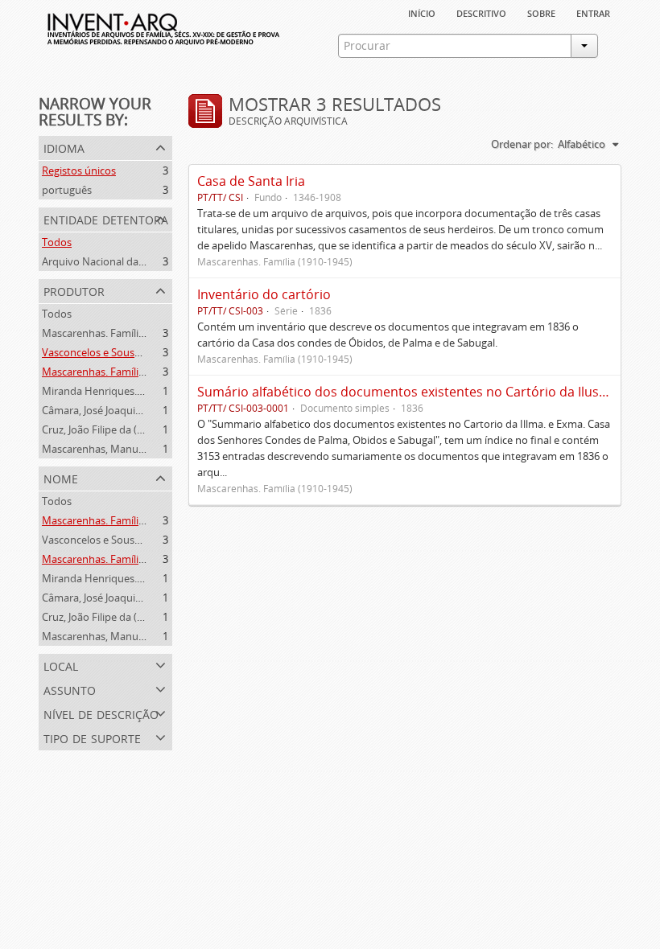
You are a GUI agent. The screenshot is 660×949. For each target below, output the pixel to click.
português (67, 190)
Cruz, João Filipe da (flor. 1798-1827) (126, 429)
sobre (541, 12)
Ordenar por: (522, 144)
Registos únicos (79, 170)
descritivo (481, 12)
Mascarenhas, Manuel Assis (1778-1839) (135, 449)
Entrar (593, 12)
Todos (57, 242)
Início (421, 12)
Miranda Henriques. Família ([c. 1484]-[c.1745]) (151, 391)
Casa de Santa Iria (251, 181)
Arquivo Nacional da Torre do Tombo (130, 261)
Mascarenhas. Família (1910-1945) (121, 333)
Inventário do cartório (264, 294)
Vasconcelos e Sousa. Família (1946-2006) (139, 352)
